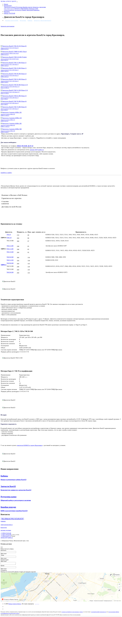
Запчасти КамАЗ (8, 486)
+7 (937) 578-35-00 (6, 534)
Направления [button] (8, 5)
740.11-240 (10, 246)
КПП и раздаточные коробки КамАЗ (14, 511)
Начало (6, 4)
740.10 (9, 234)
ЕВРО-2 (3, 265)
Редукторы (19, 7)
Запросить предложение (7, 26)
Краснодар (4, 527)
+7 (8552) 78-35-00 (6, 533)
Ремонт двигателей (27, 10)
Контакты (7, 11)
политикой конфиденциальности (98, 611)
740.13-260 (10, 252)
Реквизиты (36, 10)
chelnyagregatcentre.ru (7, 524)
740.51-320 (10, 260)
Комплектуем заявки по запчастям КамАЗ (16, 490)
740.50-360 (10, 257)
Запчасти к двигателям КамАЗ (42, 20)
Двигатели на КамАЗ (10, 7)
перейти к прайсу (6, 172)
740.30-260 (10, 263)
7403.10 (9, 237)
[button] (61, 570)
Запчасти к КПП (19, 8)
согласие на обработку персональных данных (72, 611)
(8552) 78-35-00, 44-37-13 (25, 146)
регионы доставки (6, 530)
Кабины (26, 8)
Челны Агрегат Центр (14, 604)
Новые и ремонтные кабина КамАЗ (13, 479)
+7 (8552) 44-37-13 (6, 536)
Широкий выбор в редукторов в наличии (16, 500)
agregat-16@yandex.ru (37, 149)
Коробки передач (27, 7)
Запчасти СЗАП (21, 9)
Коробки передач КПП (12, 20)
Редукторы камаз (8, 497)
